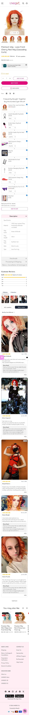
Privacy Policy (5, 663)
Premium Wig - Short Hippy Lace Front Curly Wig (6, 628)
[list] (14, 22)
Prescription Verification (4, 659)
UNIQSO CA (16, 705)
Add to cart (20, 78)
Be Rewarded (20, 659)
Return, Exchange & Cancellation (6, 654)
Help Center (19, 662)
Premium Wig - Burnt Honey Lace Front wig (20, 628)
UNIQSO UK (4, 680)
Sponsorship (19, 653)
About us (3, 674)
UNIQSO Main (5, 677)
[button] (14, 216)
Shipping (3, 650)
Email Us (18, 650)
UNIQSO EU (4, 683)
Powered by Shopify (14, 708)
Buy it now (14, 83)
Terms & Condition (6, 666)
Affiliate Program (21, 656)
